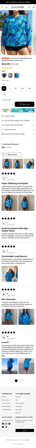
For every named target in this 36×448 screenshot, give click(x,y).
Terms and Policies (18, 444)
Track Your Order (20, 403)
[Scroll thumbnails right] (32, 163)
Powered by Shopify (24, 440)
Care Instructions (10, 129)
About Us (4, 396)
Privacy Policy (5, 400)
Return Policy (19, 409)
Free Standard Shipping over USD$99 (17, 120)
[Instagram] (6, 424)
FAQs (17, 400)
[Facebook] (3, 424)
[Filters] (4, 154)
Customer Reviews (6, 409)
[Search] (6, 7)
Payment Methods (6, 406)
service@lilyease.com (7, 420)
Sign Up (25, 430)
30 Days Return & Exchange (13, 125)
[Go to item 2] (18, 164)
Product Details (9, 116)
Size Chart (18, 412)
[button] (6, 68)
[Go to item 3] (29, 164)
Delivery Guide (19, 406)
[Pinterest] (9, 424)
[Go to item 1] (7, 164)
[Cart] (33, 7)
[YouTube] (3, 427)
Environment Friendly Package (14, 134)
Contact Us (18, 396)
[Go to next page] (23, 380)
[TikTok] (6, 427)
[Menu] (2, 7)
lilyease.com (14, 440)
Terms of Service (6, 403)
